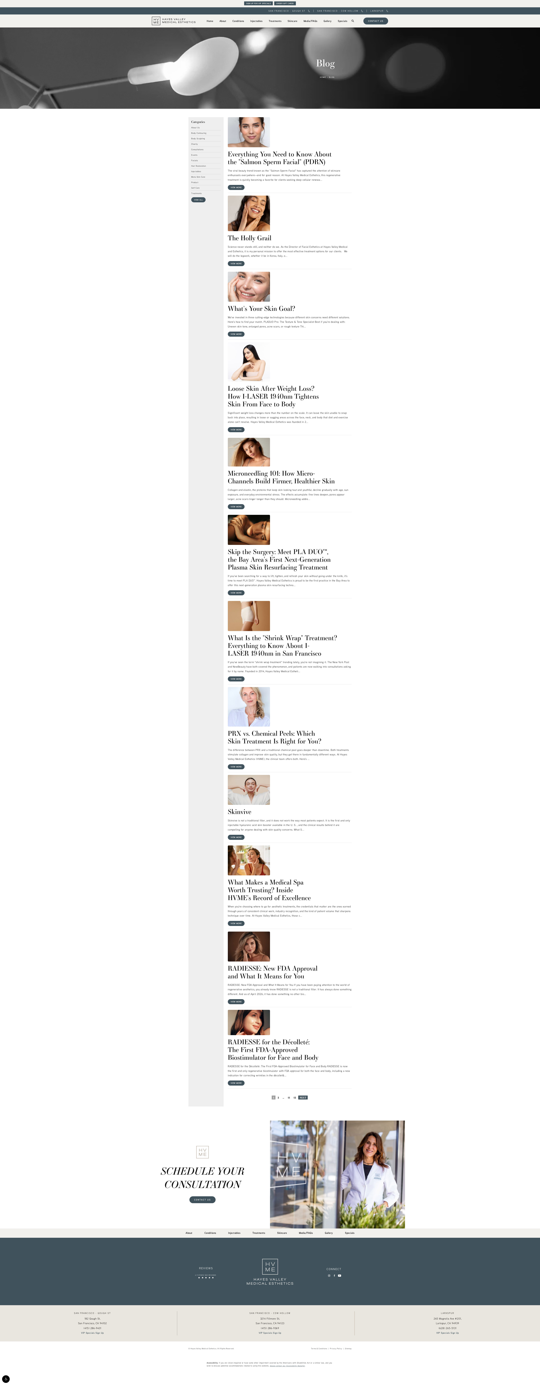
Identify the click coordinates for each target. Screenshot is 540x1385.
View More (236, 187)
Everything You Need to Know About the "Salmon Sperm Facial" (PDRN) (280, 158)
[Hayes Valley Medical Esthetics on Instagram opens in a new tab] (329, 1276)
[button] (6, 1379)
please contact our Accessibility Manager (287, 1366)
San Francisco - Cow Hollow (337, 11)
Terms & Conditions (319, 1348)
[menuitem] (210, 20)
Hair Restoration (198, 166)
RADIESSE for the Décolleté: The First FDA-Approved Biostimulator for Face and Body (273, 1049)
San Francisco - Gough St (286, 11)
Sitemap (348, 1348)
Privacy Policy (336, 1348)
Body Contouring (198, 133)
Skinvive (239, 811)
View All (198, 200)
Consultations (197, 149)
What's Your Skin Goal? (261, 308)
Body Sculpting (198, 138)
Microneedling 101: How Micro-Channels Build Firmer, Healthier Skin (281, 477)
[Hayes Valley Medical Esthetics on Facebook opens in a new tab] (334, 1276)
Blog (332, 77)
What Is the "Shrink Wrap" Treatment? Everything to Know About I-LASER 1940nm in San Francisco (282, 645)
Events (194, 155)
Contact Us (375, 21)
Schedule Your (202, 1177)
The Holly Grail (249, 237)
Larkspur (377, 11)
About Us (195, 128)
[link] (210, 20)
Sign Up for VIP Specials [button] (258, 3)
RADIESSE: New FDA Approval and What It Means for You (273, 972)
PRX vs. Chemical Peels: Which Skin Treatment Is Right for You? (274, 737)
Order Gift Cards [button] (285, 3)
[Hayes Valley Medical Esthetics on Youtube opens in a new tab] (339, 1276)
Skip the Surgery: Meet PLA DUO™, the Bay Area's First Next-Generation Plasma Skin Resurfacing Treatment (279, 559)
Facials (194, 160)
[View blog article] (249, 132)
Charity (194, 144)
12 (295, 1097)
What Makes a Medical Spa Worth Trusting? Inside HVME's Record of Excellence (269, 890)
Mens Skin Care (198, 177)
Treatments (196, 193)
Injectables (196, 171)
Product (194, 182)
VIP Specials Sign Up (92, 1333)
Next (303, 1097)
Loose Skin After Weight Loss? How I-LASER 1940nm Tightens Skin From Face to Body (273, 396)
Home (323, 77)
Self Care (195, 188)
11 (289, 1097)
